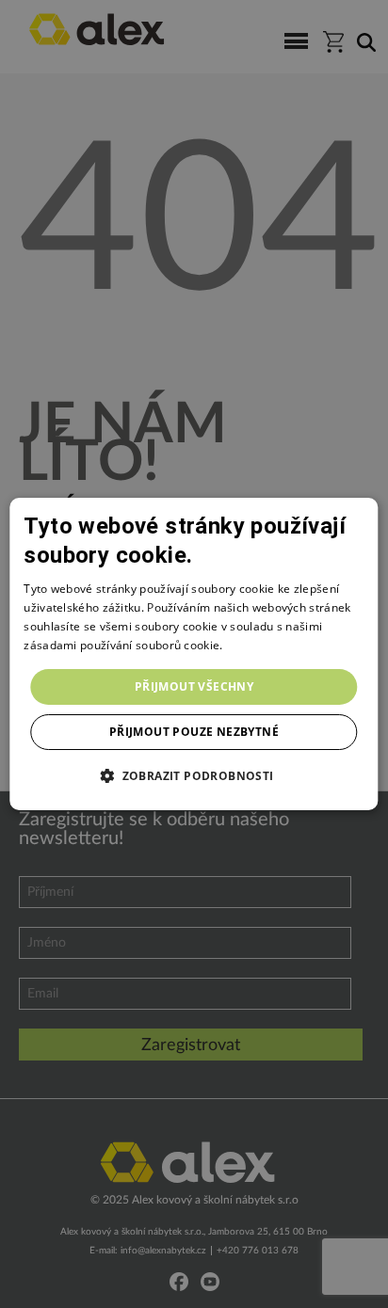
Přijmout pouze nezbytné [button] (194, 732)
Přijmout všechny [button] (194, 686)
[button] (193, 775)
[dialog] (193, 654)
